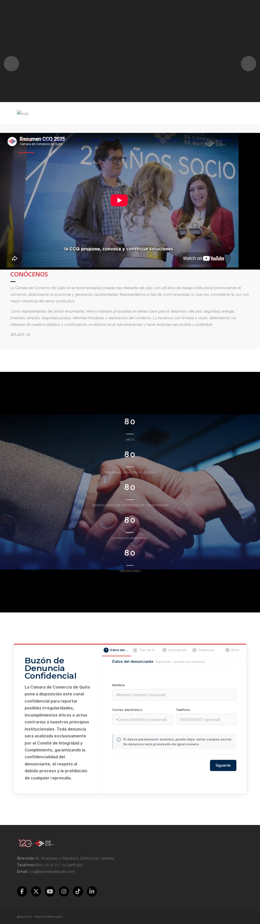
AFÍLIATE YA (20, 335)
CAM (110, 140)
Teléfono (183, 710)
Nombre (118, 685)
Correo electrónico (127, 710)
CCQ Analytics (133, 140)
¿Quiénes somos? (54, 140)
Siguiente (223, 765)
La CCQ (26, 140)
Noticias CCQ (198, 140)
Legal (95, 140)
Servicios (225, 140)
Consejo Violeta (166, 140)
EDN (79, 140)
